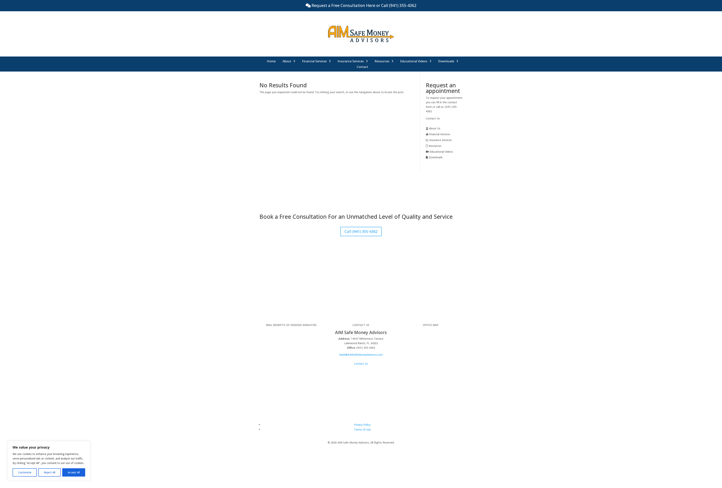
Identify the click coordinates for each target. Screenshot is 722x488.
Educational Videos (413, 61)
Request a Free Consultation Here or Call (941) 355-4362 (363, 5)
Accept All (74, 472)
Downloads (446, 61)
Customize (24, 472)
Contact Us (433, 118)
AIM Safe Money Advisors (361, 332)
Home (271, 61)
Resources (382, 61)
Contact (362, 67)
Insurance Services (350, 61)
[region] (49, 460)
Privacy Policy (362, 424)
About (287, 61)
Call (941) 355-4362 (361, 231)
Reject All (49, 472)
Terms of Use (362, 429)
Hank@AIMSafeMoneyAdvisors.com (361, 354)
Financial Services (314, 61)
